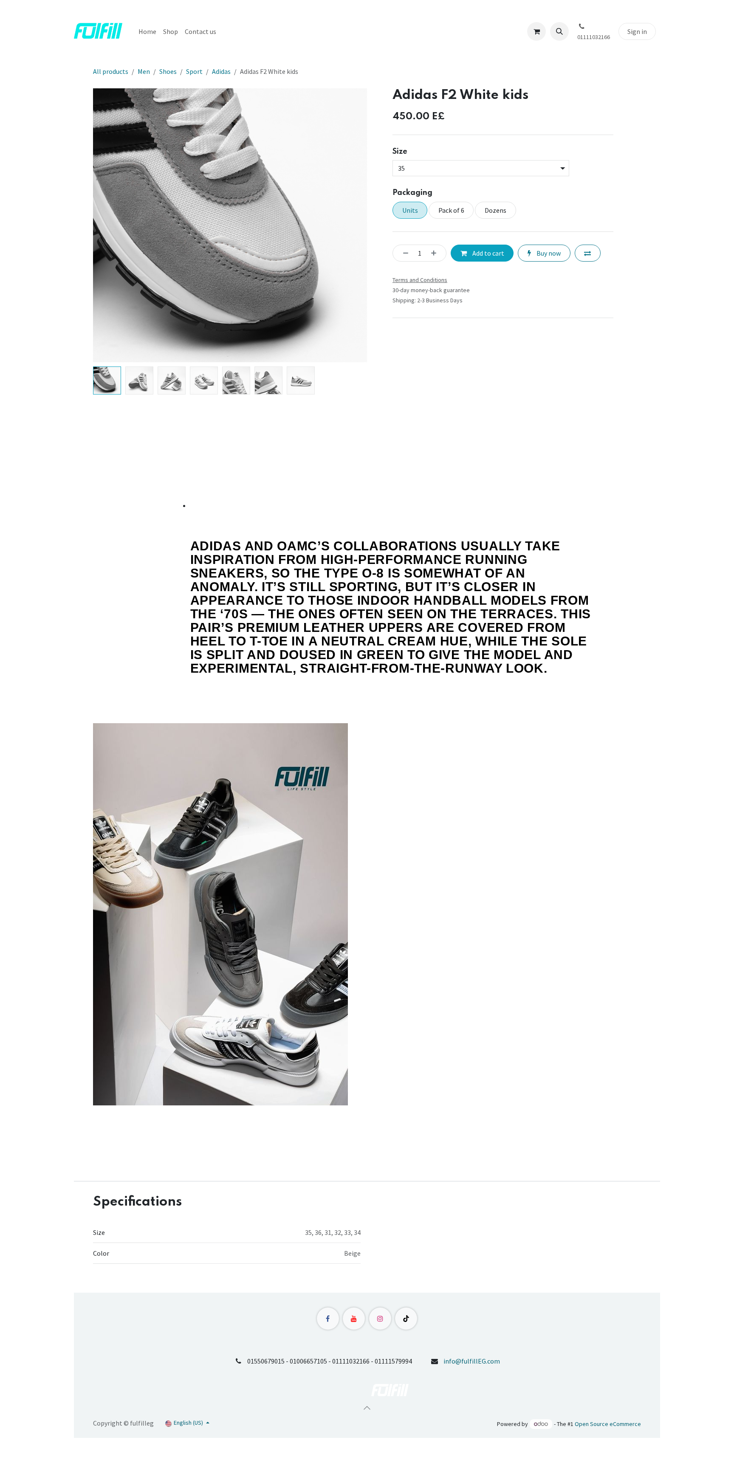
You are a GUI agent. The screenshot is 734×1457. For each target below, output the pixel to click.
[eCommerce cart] (536, 31)
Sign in (637, 31)
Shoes (168, 71)
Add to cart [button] (487, 253)
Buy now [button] (548, 253)
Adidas (221, 71)
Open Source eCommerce (608, 1424)
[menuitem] (147, 31)
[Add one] (436, 253)
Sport (194, 71)
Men (144, 71)
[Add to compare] (588, 253)
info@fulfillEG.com (471, 1361)
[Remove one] (403, 253)
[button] (559, 31)
